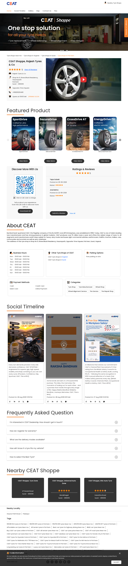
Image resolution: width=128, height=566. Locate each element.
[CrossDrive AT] (78, 133)
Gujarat (65, 257)
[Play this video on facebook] (64, 346)
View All (72, 213)
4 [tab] (67, 50)
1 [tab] (61, 50)
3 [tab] (65, 50)
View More (23, 161)
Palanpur (26, 514)
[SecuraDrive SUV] (105, 133)
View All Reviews (30, 70)
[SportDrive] (23, 133)
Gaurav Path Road (13, 514)
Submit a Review (58, 213)
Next (120, 140)
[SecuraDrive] (50, 133)
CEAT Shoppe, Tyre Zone (28, 481)
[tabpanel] (64, 32)
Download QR (25, 211)
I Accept (116, 562)
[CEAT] (12, 4)
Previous (8, 140)
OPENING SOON (33, 96)
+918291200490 (17, 92)
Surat (64, 260)
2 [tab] (63, 50)
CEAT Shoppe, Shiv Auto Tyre (100, 481)
